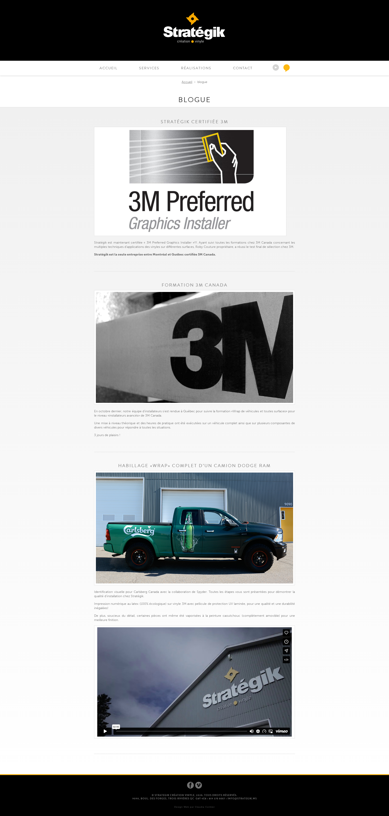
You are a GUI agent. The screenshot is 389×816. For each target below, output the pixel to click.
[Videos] (276, 68)
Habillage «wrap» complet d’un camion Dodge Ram (194, 465)
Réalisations (196, 68)
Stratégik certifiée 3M (194, 121)
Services (149, 68)
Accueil (109, 68)
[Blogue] (287, 68)
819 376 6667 (217, 798)
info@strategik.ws (242, 798)
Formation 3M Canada (195, 285)
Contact (243, 68)
